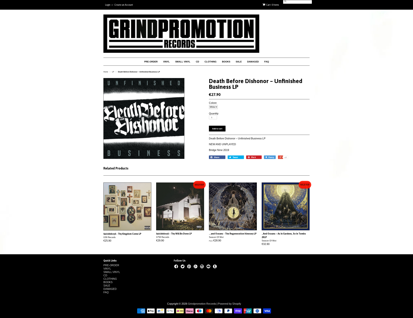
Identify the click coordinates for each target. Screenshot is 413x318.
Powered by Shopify (229, 303)
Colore (213, 103)
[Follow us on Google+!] (196, 267)
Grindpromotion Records (202, 303)
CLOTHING (211, 61)
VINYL (166, 61)
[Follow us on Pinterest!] (189, 267)
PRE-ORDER (151, 61)
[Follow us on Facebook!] (176, 267)
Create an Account (123, 5)
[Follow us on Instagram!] (202, 267)
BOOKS (226, 61)
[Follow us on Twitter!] (183, 267)
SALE (239, 61)
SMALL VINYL (182, 61)
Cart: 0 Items (272, 5)
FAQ (266, 61)
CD (197, 61)
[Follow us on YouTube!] (208, 267)
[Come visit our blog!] (215, 267)
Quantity (213, 113)
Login (107, 5)
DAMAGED (253, 61)
